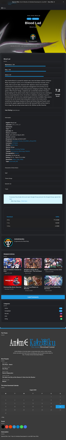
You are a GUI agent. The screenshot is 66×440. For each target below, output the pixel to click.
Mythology (22, 151)
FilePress (17, 210)
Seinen (17, 153)
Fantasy (22, 149)
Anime (32, 15)
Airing (6, 318)
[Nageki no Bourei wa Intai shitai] (53, 263)
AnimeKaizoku (33, 41)
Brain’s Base (14, 145)
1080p (21, 159)
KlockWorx (26, 141)
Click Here (24, 201)
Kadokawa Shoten (17, 141)
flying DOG (33, 141)
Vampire (27, 151)
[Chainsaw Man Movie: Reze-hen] (13, 281)
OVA (6, 316)
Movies (7, 313)
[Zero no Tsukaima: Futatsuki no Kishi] (13, 263)
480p (14, 159)
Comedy (17, 149)
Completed (35, 18)
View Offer (51, 2)
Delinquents (14, 151)
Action (12, 149)
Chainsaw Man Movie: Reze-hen (12, 287)
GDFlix (8, 210)
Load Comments (33, 297)
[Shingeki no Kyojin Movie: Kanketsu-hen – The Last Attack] (33, 263)
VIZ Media (15, 143)
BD (17, 161)
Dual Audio (12, 161)
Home (28, 15)
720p (17, 159)
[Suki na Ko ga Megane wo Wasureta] (33, 281)
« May (2, 417)
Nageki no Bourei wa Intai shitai (53, 269)
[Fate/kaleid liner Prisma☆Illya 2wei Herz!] (53, 281)
